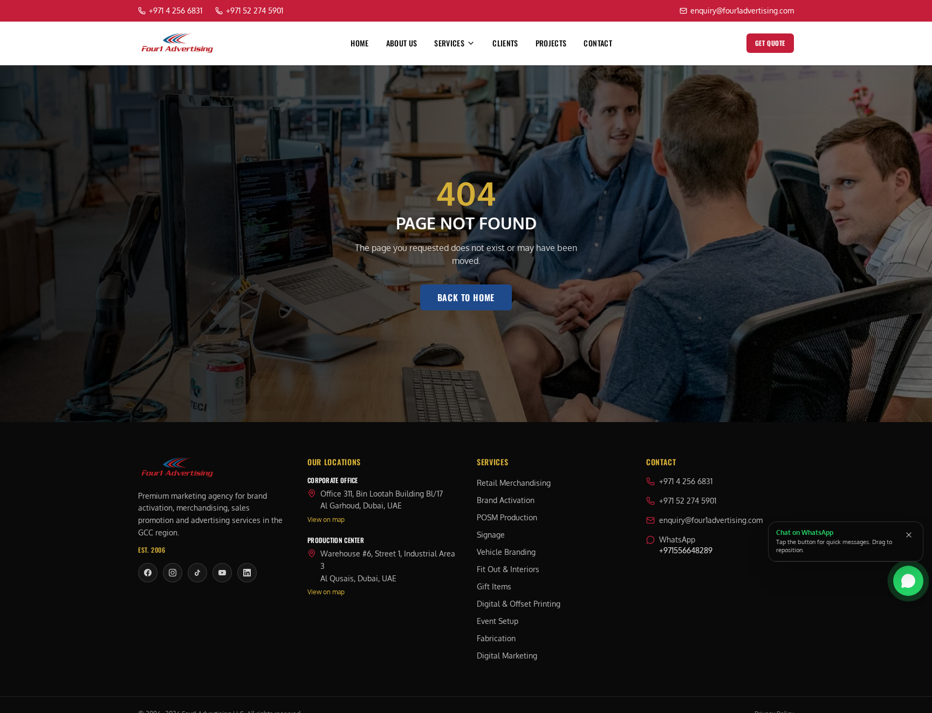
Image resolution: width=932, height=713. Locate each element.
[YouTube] (222, 572)
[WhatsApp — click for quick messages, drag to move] (908, 581)
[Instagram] (172, 572)
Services (449, 43)
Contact (598, 43)
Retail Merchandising (514, 482)
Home (359, 43)
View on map (326, 519)
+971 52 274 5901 (687, 500)
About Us (401, 43)
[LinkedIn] (247, 572)
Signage (491, 534)
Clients (505, 43)
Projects (551, 43)
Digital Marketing (507, 655)
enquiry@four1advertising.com (711, 520)
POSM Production (507, 517)
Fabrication (496, 638)
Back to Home (466, 297)
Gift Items (494, 586)
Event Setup (497, 621)
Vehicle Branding (506, 551)
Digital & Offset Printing (518, 603)
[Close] (908, 534)
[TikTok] (197, 572)
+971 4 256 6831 (685, 481)
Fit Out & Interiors (508, 569)
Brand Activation (505, 500)
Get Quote (770, 42)
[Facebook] (147, 572)
